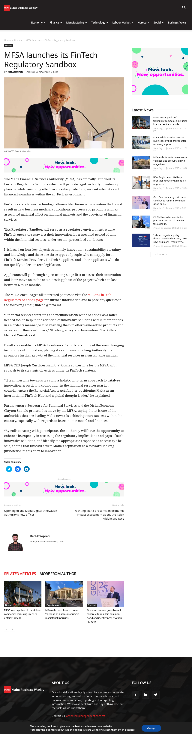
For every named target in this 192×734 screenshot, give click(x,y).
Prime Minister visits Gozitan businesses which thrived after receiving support (169, 141)
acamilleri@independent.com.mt (85, 716)
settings (130, 730)
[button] (183, 8)
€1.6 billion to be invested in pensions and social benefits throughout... (168, 220)
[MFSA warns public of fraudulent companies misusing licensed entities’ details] (22, 594)
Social (157, 22)
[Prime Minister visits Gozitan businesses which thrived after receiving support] (141, 142)
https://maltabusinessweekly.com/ (46, 541)
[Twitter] (156, 695)
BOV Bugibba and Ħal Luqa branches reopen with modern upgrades (169, 181)
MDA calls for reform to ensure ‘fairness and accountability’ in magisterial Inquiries (62, 614)
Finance (54, 22)
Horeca (142, 22)
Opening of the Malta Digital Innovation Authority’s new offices (30, 512)
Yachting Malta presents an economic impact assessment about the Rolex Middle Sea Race (99, 514)
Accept (151, 728)
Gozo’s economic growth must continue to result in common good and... (169, 201)
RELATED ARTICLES (20, 573)
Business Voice (177, 22)
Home (7, 40)
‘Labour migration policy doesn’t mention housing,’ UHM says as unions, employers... (170, 239)
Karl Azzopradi (15, 71)
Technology (98, 22)
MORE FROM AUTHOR (58, 573)
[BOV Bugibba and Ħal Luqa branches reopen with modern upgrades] (141, 182)
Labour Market (121, 22)
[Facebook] (135, 695)
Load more (158, 254)
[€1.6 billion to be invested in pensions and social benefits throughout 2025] (141, 222)
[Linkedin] (145, 695)
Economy (37, 22)
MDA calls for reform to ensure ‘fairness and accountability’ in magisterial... (170, 161)
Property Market (53, 605)
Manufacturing (75, 22)
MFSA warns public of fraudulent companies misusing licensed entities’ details (22, 614)
